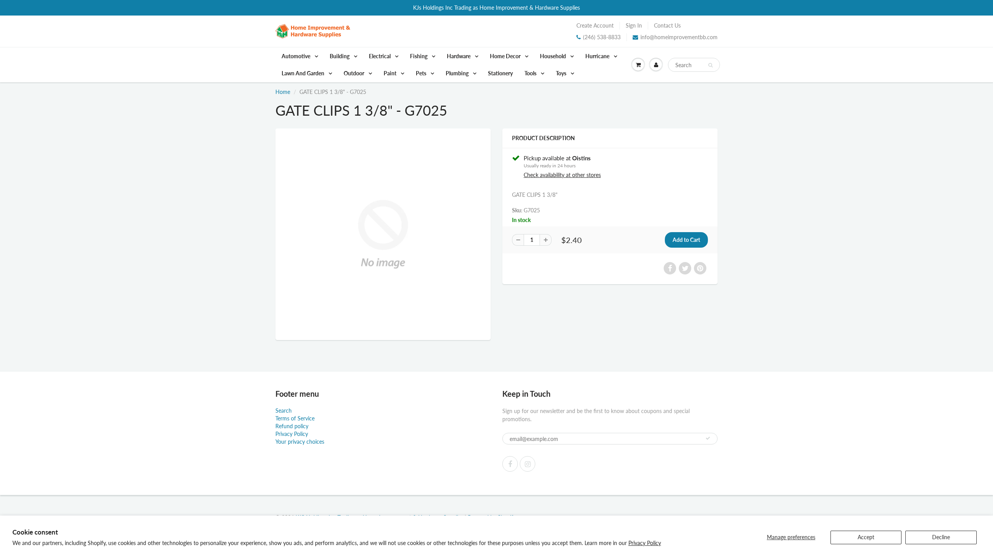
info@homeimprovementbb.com (679, 37)
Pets (421, 73)
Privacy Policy (644, 543)
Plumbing (458, 73)
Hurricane (598, 56)
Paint (391, 73)
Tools (531, 73)
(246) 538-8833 (602, 37)
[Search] (710, 65)
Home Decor (506, 56)
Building (340, 56)
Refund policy (291, 426)
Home (282, 92)
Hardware (459, 56)
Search (283, 410)
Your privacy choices (299, 441)
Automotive (296, 56)
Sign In (634, 25)
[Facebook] (510, 464)
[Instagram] (527, 464)
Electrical (380, 56)
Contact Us (667, 25)
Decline (941, 537)
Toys (561, 73)
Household (553, 56)
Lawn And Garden (303, 73)
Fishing (419, 56)
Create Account (595, 25)
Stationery (500, 73)
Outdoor (354, 73)
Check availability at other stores (562, 175)
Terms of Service (295, 418)
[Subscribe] (708, 438)
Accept (866, 537)
